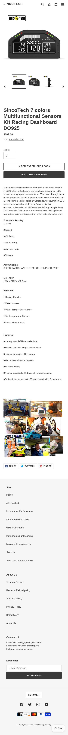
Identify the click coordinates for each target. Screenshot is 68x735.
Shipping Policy (14, 598)
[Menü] (62, 4)
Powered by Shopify (42, 725)
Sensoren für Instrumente (19, 560)
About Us (11, 623)
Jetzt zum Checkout (34, 175)
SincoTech (13, 3)
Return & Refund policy (18, 590)
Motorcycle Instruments (18, 544)
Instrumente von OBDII (18, 519)
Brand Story (12, 615)
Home (9, 494)
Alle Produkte (13, 503)
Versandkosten (16, 139)
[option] (19, 82)
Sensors (10, 552)
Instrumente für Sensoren (19, 511)
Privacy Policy (13, 606)
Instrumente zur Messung (19, 536)
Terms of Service (15, 582)
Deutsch (33, 695)
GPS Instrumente (15, 527)
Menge (6, 150)
